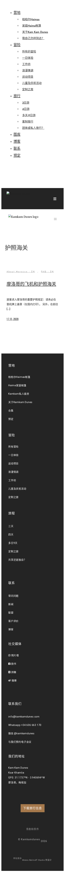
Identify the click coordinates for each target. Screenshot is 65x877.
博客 (17, 141)
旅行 (17, 96)
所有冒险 (13, 446)
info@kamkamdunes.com (24, 716)
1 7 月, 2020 (13, 319)
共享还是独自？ (17, 559)
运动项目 (27, 77)
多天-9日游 (29, 115)
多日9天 (13, 543)
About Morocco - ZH (21, 271)
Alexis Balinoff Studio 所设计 (37, 860)
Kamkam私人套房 (18, 393)
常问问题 (13, 595)
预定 (17, 155)
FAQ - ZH (47, 271)
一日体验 (27, 58)
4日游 (25, 109)
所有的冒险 (29, 52)
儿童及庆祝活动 (32, 83)
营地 (17, 12)
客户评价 (13, 621)
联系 (17, 148)
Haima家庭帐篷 (17, 385)
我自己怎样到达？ (33, 38)
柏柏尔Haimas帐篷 (19, 377)
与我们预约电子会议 (19, 741)
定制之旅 (27, 89)
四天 (11, 534)
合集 (11, 410)
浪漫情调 (27, 70)
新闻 (11, 604)
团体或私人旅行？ (33, 128)
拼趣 (13, 672)
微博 (14, 680)
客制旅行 (27, 122)
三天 (11, 526)
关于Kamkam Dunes (20, 402)
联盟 (11, 612)
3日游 (25, 103)
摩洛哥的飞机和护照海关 (31, 284)
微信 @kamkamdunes (21, 733)
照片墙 (15, 655)
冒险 (17, 44)
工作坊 (26, 64)
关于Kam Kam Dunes (35, 32)
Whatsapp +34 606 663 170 (24, 725)
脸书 (13, 663)
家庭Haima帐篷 (31, 26)
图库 (17, 134)
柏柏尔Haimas (31, 19)
